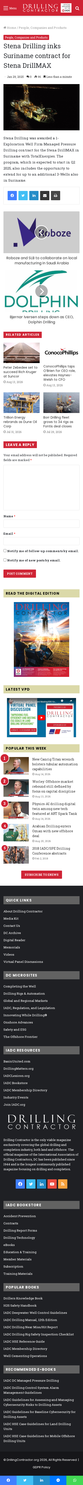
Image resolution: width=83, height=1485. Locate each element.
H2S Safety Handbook (20, 1305)
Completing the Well (19, 986)
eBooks (9, 1245)
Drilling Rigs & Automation (24, 993)
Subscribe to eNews (42, 874)
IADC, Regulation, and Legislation (29, 1008)
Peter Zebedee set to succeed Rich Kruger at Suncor (20, 372)
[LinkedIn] (34, 195)
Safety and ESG (14, 1029)
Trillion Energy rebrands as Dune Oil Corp (20, 422)
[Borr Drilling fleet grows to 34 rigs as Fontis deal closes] (61, 402)
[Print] (55, 195)
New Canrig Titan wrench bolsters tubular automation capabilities (55, 764)
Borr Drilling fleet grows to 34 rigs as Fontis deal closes (58, 422)
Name (9, 516)
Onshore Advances (18, 1022)
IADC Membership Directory (25, 1090)
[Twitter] (23, 195)
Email (9, 533)
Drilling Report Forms (20, 1230)
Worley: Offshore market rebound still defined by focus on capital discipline (53, 786)
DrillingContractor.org (23, 1460)
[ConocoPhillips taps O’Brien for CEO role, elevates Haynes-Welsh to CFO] (61, 352)
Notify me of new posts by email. (33, 560)
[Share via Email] (44, 195)
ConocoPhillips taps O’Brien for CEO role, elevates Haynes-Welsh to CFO (59, 373)
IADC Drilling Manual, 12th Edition (30, 1320)
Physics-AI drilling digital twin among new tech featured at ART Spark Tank (54, 809)
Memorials (11, 947)
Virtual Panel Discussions (23, 962)
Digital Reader (14, 940)
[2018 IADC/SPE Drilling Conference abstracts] (16, 855)
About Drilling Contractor (23, 911)
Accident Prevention (19, 1216)
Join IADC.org (14, 1104)
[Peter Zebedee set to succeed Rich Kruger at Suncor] (21, 353)
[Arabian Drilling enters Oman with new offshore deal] (16, 832)
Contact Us (11, 926)
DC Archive (12, 933)
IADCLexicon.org (16, 1076)
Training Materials (18, 1274)
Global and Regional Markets (25, 1001)
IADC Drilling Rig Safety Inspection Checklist (38, 1334)
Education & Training (19, 1252)
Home (11, 28)
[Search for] (77, 9)
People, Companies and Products (43, 28)
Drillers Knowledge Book (23, 1298)
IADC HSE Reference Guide (24, 1341)
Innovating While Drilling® (25, 1015)
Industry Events (15, 1097)
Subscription (13, 1266)
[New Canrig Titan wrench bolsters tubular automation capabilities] (16, 765)
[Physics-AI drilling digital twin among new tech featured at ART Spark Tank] (16, 810)
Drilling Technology (19, 1238)
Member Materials (17, 1259)
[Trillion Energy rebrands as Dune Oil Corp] (21, 402)
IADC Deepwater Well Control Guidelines (35, 1313)
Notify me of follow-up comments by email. (43, 551)
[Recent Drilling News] (41, 676)
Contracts (10, 1223)
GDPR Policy (41, 1467)
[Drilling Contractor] (45, 8)
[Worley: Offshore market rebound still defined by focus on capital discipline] (16, 788)
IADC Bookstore (15, 1083)
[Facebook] (12, 195)
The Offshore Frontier (20, 1037)
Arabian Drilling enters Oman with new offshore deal (52, 831)
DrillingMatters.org (18, 1068)
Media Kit (10, 918)
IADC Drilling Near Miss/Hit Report (30, 1327)
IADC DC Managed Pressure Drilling (31, 1380)
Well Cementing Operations (25, 1356)
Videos (8, 954)
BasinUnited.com (16, 1061)
